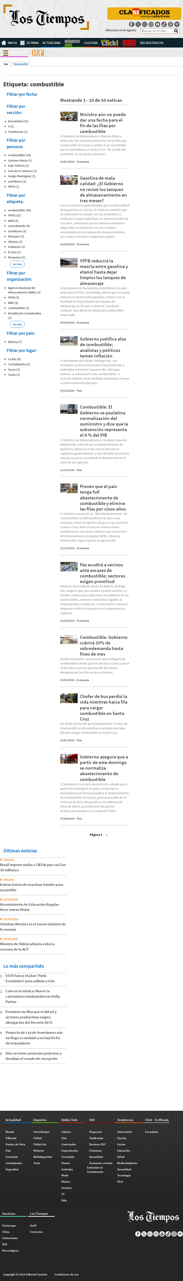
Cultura (91, 43)
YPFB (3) (13, 297)
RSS (4, 1244)
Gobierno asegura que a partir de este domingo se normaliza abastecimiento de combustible (104, 768)
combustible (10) (19, 155)
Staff (33, 1225)
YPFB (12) (14, 215)
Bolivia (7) (15, 342)
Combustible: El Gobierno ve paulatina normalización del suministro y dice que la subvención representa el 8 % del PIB (104, 421)
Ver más (17, 264)
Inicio (12, 43)
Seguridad (12, 1169)
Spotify (177, 24)
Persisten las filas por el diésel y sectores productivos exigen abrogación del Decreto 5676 (31, 1017)
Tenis (36, 1163)
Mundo (10, 1132)
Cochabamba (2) (19, 364)
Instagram (151, 24)
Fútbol (37, 1138)
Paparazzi (95, 1132)
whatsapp (144, 24)
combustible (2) (18, 308)
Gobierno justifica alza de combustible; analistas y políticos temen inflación (103, 347)
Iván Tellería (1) (18, 166)
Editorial (11, 1138)
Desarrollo (21, 64)
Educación (123, 1150)
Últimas (33, 43)
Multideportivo (42, 1157)
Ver (7, 64)
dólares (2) (15, 242)
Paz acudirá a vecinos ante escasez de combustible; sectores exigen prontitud (102, 573)
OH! (128, 43)
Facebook (131, 24)
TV (62, 1194)
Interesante (124, 1132)
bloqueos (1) (16, 257)
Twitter (138, 24)
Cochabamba (14, 1163)
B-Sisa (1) (14, 252)
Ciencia (121, 1138)
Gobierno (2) (16, 247)
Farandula (151, 1132)
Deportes (72, 43)
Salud (120, 1157)
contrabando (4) (19, 226)
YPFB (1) (13, 187)
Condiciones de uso (67, 1274)
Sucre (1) (14, 369)
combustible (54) (19, 210)
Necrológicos (151, 43)
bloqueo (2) (16, 236)
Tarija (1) (14, 375)
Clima (5, 1232)
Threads (170, 24)
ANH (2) (13, 303)
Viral (120, 1181)
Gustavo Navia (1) (20, 160)
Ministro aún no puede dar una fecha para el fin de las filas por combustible (103, 122)
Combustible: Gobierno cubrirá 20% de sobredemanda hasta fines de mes (104, 645)
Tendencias (96, 1138)
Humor (65, 1163)
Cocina (121, 1144)
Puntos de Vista (15, 1144)
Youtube (157, 24)
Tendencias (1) (18, 132)
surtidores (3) (17, 231)
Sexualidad (124, 1169)
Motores (38, 1150)
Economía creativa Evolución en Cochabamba (99, 1167)
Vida (64, 1200)
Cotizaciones (10, 1238)
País (79, 390)
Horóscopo (9, 1225)
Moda (64, 1175)
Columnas (95, 1150)
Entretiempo (41, 1132)
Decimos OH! (97, 1144)
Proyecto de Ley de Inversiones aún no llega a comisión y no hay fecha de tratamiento (34, 1038)
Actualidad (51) (18, 121)
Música (65, 1181)
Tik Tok (164, 24)
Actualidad (51, 43)
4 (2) (11, 126)
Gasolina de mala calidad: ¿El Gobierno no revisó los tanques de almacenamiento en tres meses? (103, 189)
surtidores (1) (17, 181)
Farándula (67, 1157)
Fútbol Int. (40, 1144)
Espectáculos (69, 1150)
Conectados (68, 1144)
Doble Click (109, 43)
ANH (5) (13, 221)
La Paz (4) (14, 359)
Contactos (36, 1232)
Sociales (66, 1188)
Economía (83, 162)
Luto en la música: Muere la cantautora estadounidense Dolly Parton (33, 996)
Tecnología (124, 1175)
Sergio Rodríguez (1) (21, 176)
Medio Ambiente (127, 1163)
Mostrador (17, 52)
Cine (64, 1138)
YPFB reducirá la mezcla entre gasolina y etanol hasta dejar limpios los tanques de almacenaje (104, 272)
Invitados (67, 1169)
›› (107, 834)
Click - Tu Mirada (38, 52)
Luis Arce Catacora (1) (22, 171)
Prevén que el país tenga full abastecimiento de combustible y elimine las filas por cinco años (103, 497)
